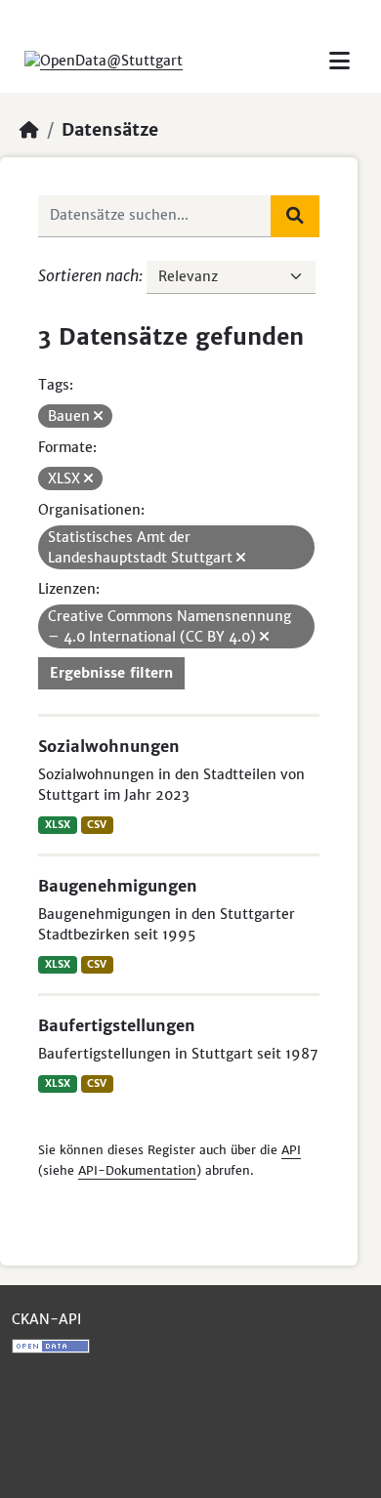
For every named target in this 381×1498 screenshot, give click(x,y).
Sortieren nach (88, 275)
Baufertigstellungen (116, 1025)
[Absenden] (295, 215)
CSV (96, 824)
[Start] (29, 130)
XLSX (57, 824)
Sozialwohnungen (109, 746)
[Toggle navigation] (339, 61)
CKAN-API (46, 1319)
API (291, 1150)
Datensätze (110, 130)
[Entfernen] (98, 416)
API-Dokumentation (137, 1170)
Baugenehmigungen (117, 885)
